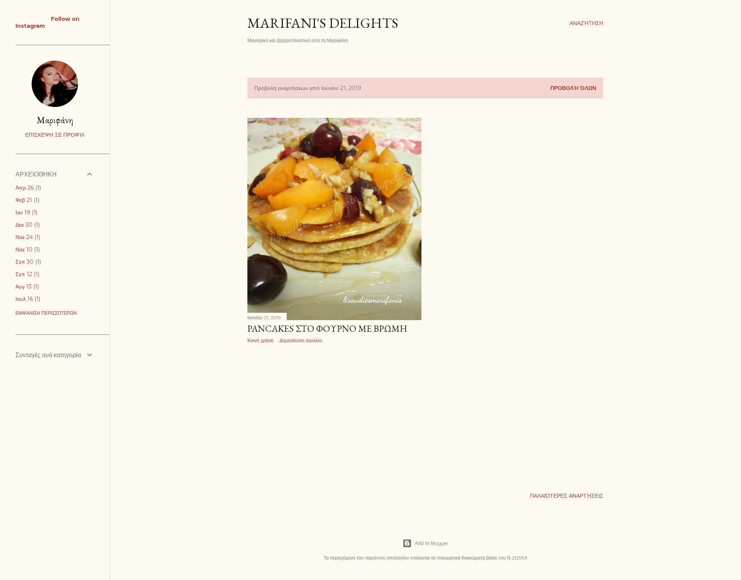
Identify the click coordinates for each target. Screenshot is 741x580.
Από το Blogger (431, 543)
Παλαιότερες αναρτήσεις (566, 495)
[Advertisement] (334, 417)
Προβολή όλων (573, 88)
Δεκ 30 (26, 224)
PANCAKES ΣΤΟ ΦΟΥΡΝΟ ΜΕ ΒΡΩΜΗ (327, 328)
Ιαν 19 (25, 212)
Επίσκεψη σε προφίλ (55, 134)
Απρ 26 (27, 187)
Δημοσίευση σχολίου (300, 340)
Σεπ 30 (27, 261)
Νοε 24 (27, 237)
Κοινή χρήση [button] (260, 340)
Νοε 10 (26, 249)
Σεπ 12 (26, 274)
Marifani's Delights (322, 23)
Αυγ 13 (26, 286)
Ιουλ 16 (27, 298)
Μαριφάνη (55, 120)
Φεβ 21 (26, 200)
